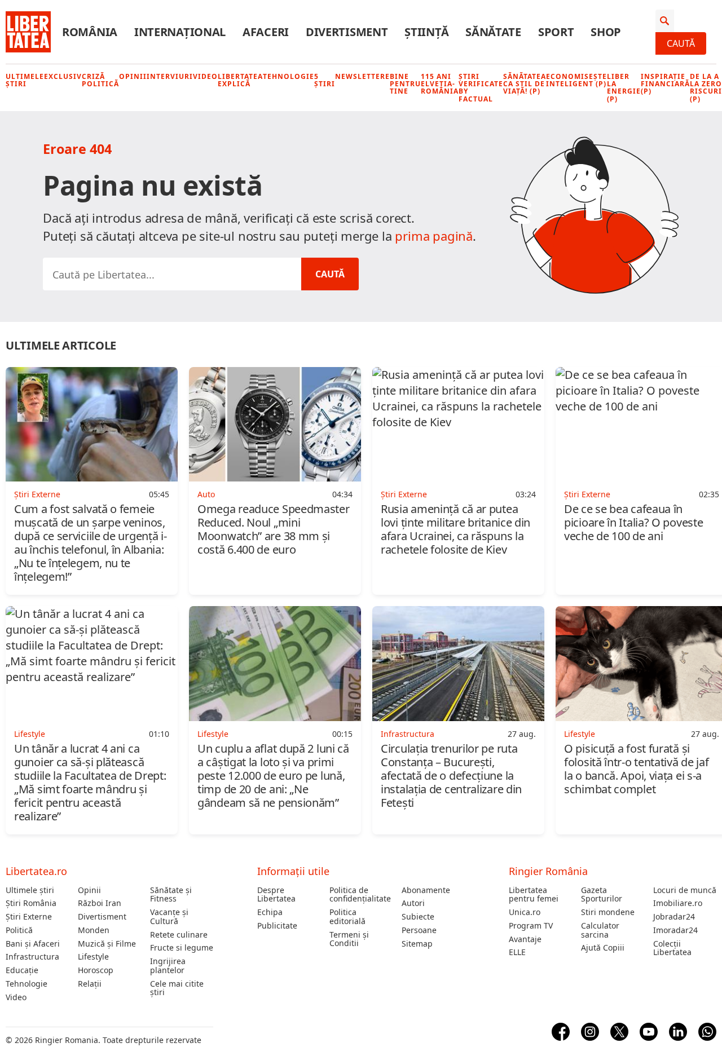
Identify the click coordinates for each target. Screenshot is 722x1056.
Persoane (419, 930)
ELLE (517, 952)
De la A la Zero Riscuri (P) (706, 88)
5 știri (324, 80)
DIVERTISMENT (347, 32)
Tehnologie (288, 76)
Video (205, 76)
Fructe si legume (181, 947)
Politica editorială (347, 917)
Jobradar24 (674, 916)
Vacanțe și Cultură (169, 917)
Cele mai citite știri (177, 988)
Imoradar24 (675, 930)
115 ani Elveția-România (440, 84)
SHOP (606, 32)
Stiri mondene (608, 912)
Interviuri (170, 76)
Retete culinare (179, 934)
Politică (19, 930)
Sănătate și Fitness (171, 895)
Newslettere (362, 76)
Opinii (133, 76)
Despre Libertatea (276, 895)
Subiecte (418, 916)
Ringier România (548, 871)
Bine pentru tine (405, 84)
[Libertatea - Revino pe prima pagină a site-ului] (28, 32)
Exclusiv (63, 76)
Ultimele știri (25, 80)
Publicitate (277, 925)
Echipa (270, 912)
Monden (93, 930)
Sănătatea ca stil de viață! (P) (524, 84)
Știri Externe (29, 916)
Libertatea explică (240, 80)
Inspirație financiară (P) (665, 84)
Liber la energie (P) (624, 88)
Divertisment (102, 916)
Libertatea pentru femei (533, 895)
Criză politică (100, 80)
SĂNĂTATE (493, 32)
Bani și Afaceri (33, 943)
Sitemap (417, 943)
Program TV (531, 925)
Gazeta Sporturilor (601, 895)
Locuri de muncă (684, 890)
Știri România (31, 903)
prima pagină (434, 235)
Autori (413, 903)
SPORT (556, 32)
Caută (681, 43)
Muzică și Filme (107, 943)
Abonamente (426, 890)
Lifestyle (93, 956)
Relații (90, 983)
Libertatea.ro (36, 871)
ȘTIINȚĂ (426, 32)
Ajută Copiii (602, 947)
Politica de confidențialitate (360, 895)
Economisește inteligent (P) (576, 80)
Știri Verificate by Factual (481, 88)
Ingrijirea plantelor (168, 966)
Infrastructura (32, 956)
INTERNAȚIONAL (180, 32)
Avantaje (525, 939)
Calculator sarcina (600, 930)
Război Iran (99, 903)
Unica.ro (524, 912)
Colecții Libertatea (672, 948)
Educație (22, 970)
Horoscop (95, 970)
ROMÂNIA (89, 32)
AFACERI (266, 32)
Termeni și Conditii (349, 939)
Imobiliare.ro (677, 903)
